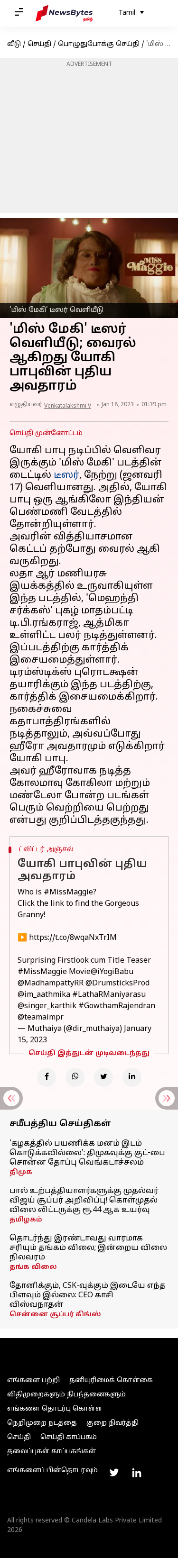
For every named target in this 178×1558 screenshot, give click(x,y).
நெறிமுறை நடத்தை (42, 1423)
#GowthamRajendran (116, 1006)
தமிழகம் (25, 1220)
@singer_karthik (47, 1006)
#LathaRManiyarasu (109, 995)
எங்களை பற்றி (33, 1380)
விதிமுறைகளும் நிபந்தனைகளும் (66, 1395)
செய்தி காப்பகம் (68, 1437)
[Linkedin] (131, 1077)
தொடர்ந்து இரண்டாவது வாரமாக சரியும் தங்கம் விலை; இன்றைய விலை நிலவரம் (88, 1248)
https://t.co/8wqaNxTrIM (73, 938)
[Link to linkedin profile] (136, 1472)
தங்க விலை (33, 1267)
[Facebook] (46, 1077)
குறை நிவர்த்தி (112, 1423)
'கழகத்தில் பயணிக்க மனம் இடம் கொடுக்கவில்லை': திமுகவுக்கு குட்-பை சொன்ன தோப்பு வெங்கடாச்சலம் (87, 1153)
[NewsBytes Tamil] (64, 13)
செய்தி (39, 44)
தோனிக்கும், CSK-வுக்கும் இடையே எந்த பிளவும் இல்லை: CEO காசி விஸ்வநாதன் (87, 1295)
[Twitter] (103, 1077)
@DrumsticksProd (117, 983)
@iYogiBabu (112, 972)
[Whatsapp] (75, 1077)
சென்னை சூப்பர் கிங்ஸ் (55, 1315)
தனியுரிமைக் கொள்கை (111, 1380)
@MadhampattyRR (51, 983)
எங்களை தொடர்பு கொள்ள (55, 1409)
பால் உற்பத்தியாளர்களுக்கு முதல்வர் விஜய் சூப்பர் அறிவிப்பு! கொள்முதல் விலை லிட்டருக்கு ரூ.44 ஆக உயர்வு (84, 1200)
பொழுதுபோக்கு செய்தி (99, 44)
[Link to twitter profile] (114, 1472)
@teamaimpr (41, 1017)
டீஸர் (66, 475)
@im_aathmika (44, 995)
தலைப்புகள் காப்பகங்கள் (51, 1452)
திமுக (20, 1172)
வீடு (14, 44)
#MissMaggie (68, 892)
